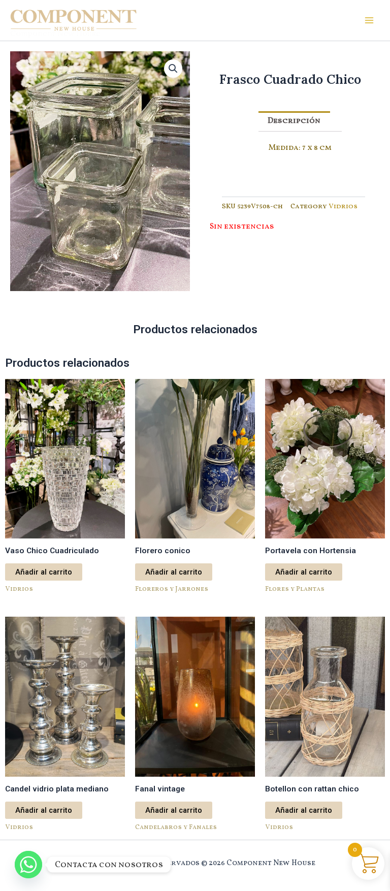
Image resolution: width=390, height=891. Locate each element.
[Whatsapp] (28, 864)
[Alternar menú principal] (369, 20)
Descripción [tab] (294, 120)
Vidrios (343, 206)
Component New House (55, 33)
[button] (173, 68)
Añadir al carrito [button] (43, 572)
